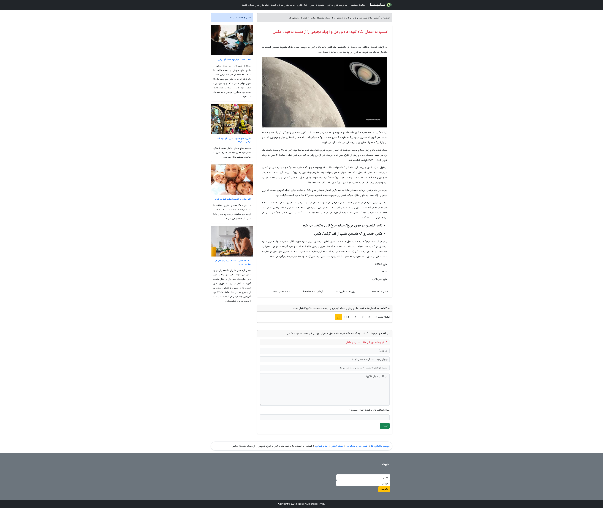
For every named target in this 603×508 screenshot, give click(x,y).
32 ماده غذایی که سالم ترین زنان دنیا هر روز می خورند (233, 262)
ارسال (385, 426)
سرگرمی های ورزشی (336, 5)
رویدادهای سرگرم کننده (283, 5)
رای (338, 317)
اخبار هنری (302, 5)
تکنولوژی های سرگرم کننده (255, 5)
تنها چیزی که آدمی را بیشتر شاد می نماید (233, 199)
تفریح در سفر (317, 5)
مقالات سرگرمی (357, 5)
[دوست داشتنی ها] (380, 5)
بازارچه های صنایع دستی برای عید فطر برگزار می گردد (234, 140)
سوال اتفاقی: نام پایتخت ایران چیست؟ (369, 410)
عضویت (384, 489)
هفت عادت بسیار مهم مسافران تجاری (234, 59)
